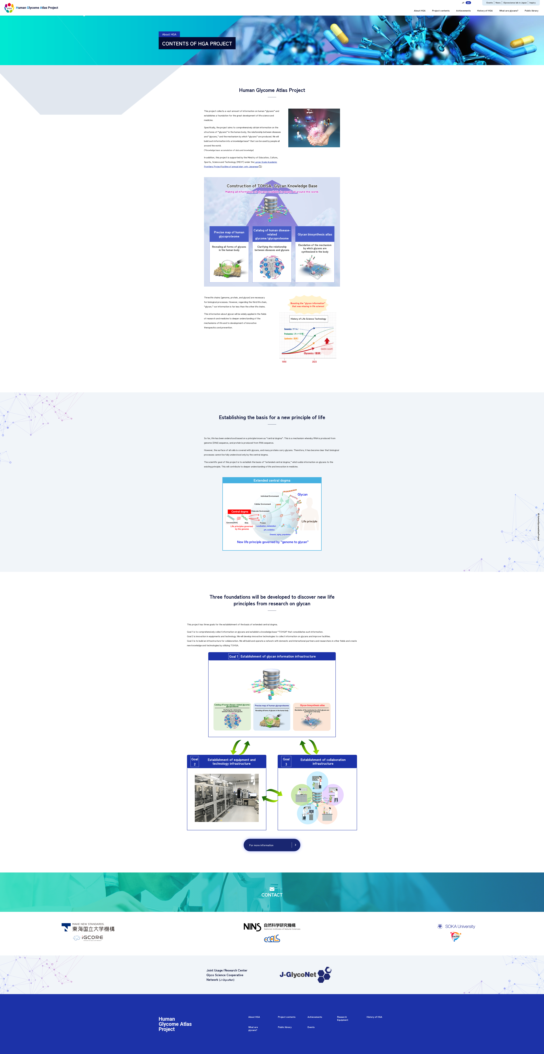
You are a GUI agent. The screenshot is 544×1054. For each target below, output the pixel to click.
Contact (272, 894)
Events (489, 2)
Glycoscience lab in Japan (515, 2)
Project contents (441, 10)
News (498, 2)
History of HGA (485, 10)
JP (463, 2)
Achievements (463, 10)
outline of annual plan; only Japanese (240, 166)
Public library (531, 10)
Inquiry (532, 2)
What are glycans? (508, 10)
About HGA (420, 10)
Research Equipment (342, 1018)
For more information (261, 845)
